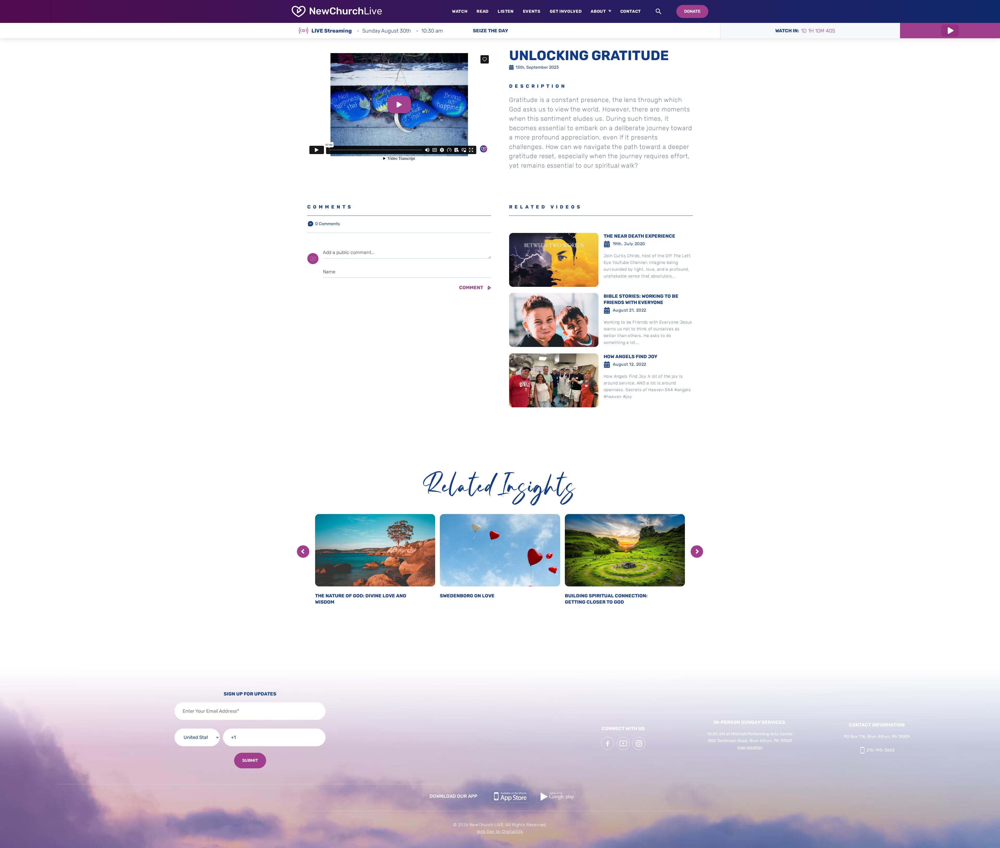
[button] (303, 551)
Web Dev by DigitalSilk (500, 831)
